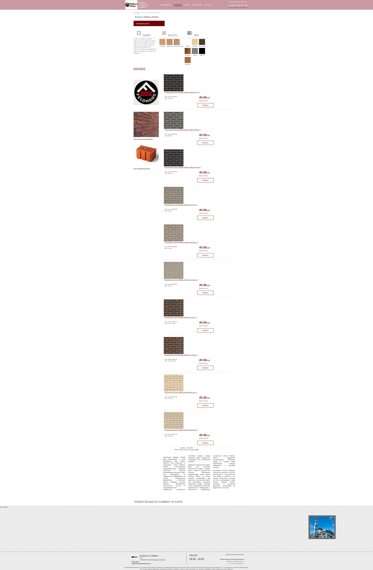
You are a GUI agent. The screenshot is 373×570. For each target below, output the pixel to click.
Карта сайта (135, 561)
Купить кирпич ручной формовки (143, 139)
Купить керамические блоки (142, 168)
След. (192, 449)
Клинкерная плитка (142, 23)
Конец (197, 449)
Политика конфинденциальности (141, 563)
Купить (205, 105)
